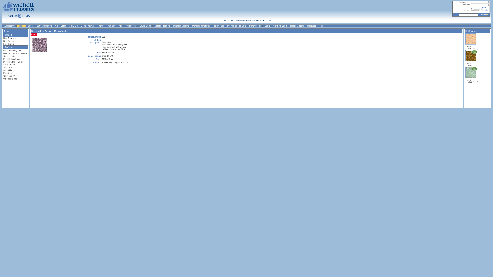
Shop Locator (9, 56)
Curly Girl (73, 26)
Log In (484, 7)
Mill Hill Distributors (12, 59)
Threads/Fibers (297, 26)
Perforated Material (201, 26)
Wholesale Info (10, 79)
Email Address (464, 2)
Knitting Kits (131, 26)
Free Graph (8, 44)
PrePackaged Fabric (236, 26)
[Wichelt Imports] (19, 9)
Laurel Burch (146, 26)
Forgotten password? (471, 11)
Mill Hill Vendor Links (13, 62)
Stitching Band (280, 26)
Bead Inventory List (12, 51)
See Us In (7, 67)
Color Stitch (60, 26)
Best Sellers (8, 41)
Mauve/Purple (60, 31)
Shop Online (9, 65)
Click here (485, 9)
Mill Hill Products (162, 26)
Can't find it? (9, 76)
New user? (475, 9)
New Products (9, 38)
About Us (7, 70)
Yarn (321, 26)
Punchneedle (255, 26)
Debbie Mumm (88, 26)
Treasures (312, 26)
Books (31, 26)
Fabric (100, 26)
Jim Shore (111, 26)
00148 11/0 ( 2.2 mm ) (472, 48)
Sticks (268, 26)
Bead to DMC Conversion (15, 53)
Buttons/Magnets (45, 26)
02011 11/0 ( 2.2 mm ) (472, 64)
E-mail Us (7, 73)
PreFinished (219, 26)
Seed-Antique (45, 31)
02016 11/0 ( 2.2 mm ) (472, 81)
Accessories (10, 26)
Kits (121, 26)
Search (484, 14)
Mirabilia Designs (181, 26)
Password (466, 5)
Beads (22, 26)
